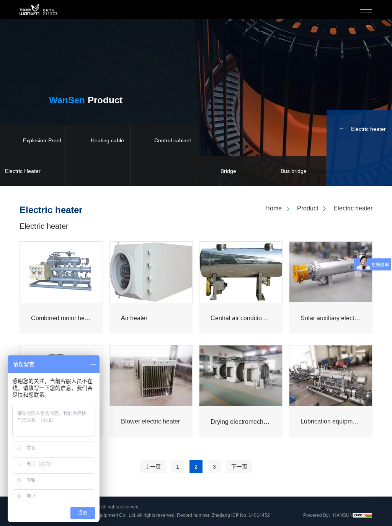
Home (273, 208)
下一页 (239, 467)
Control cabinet (172, 140)
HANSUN (343, 515)
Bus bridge (294, 171)
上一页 (153, 467)
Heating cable (107, 140)
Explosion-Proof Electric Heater (33, 155)
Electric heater (368, 129)
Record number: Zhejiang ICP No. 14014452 (223, 515)
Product (307, 208)
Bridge (228, 171)
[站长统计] (362, 515)
